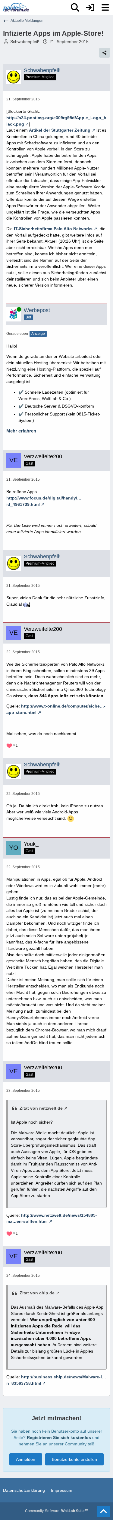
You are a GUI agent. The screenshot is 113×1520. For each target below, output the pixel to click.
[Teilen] (104, 53)
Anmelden (25, 1459)
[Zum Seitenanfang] (103, 1511)
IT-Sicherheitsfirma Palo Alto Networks (53, 228)
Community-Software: (56, 1511)
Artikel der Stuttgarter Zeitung (59, 130)
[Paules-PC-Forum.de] (16, 8)
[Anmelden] (90, 7)
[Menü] (105, 8)
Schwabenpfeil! (24, 41)
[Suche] (75, 8)
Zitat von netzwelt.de (41, 1108)
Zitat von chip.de (37, 1292)
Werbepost (37, 310)
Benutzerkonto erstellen (74, 1459)
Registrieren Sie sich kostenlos (59, 1437)
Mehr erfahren (21, 431)
